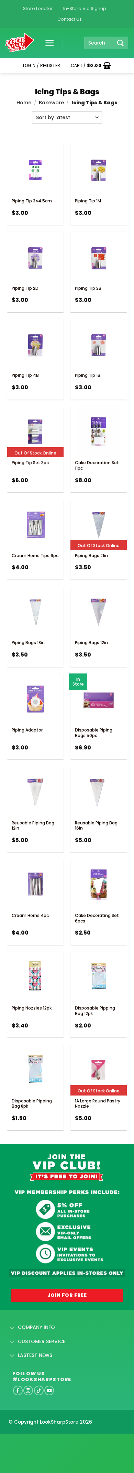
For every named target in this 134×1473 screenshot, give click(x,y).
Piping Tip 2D (25, 288)
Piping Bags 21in (91, 555)
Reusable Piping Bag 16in (96, 825)
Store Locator (38, 8)
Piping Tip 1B (87, 375)
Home (23, 102)
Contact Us (69, 19)
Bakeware (51, 102)
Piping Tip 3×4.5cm (32, 201)
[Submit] (120, 42)
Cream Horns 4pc (30, 915)
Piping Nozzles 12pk (32, 1008)
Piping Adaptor (27, 730)
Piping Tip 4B (25, 375)
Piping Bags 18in (28, 642)
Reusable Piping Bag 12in (33, 825)
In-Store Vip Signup (84, 8)
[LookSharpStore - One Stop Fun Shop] (19, 43)
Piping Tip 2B (88, 288)
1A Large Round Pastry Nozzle (97, 1103)
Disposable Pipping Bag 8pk (32, 1103)
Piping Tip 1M (88, 201)
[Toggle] (12, 1328)
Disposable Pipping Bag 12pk (95, 1010)
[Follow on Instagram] (28, 1390)
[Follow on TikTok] (39, 1390)
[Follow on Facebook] (18, 1390)
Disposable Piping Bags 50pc (93, 732)
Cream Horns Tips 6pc (35, 555)
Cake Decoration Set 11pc (97, 465)
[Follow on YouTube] (49, 1390)
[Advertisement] (55, 1442)
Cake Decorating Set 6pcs (97, 918)
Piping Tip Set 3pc (30, 463)
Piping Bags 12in (91, 642)
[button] (47, 43)
